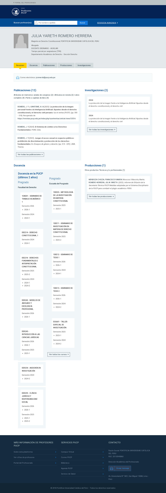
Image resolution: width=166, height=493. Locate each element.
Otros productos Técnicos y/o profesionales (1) (105, 170)
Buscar (82, 23)
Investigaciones (84, 65)
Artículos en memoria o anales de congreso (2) (33, 95)
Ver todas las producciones (100, 196)
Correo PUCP (66, 457)
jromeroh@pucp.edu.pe (45, 77)
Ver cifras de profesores (24, 457)
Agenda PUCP (67, 468)
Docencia (33, 65)
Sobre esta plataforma (23, 452)
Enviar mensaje (123, 468)
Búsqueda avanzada (106, 23)
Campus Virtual (67, 452)
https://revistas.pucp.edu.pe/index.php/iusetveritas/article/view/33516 (47, 118)
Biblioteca (65, 463)
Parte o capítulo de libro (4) (37, 98)
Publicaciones (49, 65)
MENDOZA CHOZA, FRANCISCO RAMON (105, 179)
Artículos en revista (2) (64, 95)
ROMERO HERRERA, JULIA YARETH (103, 182)
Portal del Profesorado (25, 3)
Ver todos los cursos (58, 354)
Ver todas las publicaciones (29, 154)
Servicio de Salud (68, 474)
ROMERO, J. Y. (23, 107)
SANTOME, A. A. (37, 107)
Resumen (20, 65)
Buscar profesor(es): (23, 23)
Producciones (66, 65)
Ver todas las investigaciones (101, 130)
